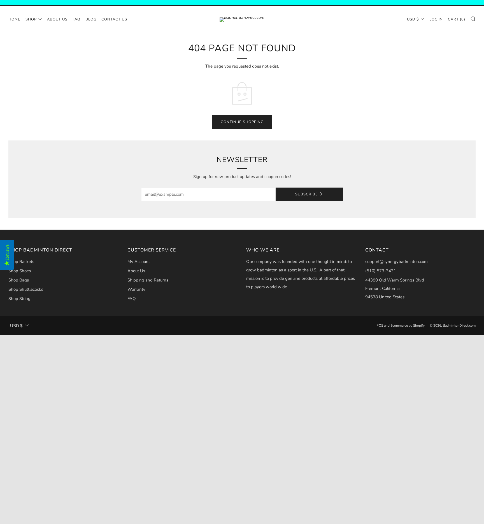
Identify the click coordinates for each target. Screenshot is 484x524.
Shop (31, 19)
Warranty (136, 289)
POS (379, 325)
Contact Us (114, 19)
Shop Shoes (19, 271)
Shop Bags (18, 280)
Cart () (456, 19)
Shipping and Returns (147, 280)
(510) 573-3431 (380, 271)
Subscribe (306, 194)
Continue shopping (242, 121)
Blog (90, 19)
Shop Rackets (21, 261)
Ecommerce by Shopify (407, 325)
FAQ (76, 19)
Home (14, 19)
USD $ (413, 19)
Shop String (19, 298)
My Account (138, 261)
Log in (436, 19)
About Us (57, 19)
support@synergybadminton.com (396, 261)
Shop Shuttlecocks (25, 289)
